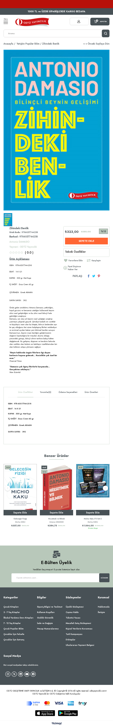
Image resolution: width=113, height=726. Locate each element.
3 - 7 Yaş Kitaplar (12, 612)
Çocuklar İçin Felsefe (14, 634)
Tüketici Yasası (73, 617)
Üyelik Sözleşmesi (75, 606)
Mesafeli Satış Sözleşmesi (78, 623)
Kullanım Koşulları (46, 612)
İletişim (101, 612)
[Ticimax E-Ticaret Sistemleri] (56, 723)
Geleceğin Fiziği (20, 519)
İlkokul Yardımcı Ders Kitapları (18, 617)
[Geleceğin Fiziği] (20, 489)
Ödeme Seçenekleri (68, 392)
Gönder (104, 578)
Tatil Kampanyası (74, 634)
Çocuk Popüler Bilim (14, 628)
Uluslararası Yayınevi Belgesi (80, 645)
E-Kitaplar (70, 639)
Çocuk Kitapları (11, 606)
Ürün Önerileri (91, 392)
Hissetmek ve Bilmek (56, 519)
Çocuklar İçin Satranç (14, 639)
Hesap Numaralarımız (48, 628)
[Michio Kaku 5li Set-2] (92, 489)
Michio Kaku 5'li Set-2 (93, 519)
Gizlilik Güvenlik (45, 617)
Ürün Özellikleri (25, 392)
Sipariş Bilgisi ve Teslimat (49, 606)
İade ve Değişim (45, 623)
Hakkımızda (103, 606)
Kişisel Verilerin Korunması (79, 628)
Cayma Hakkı (72, 612)
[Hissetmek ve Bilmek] (56, 489)
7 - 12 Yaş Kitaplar (12, 623)
